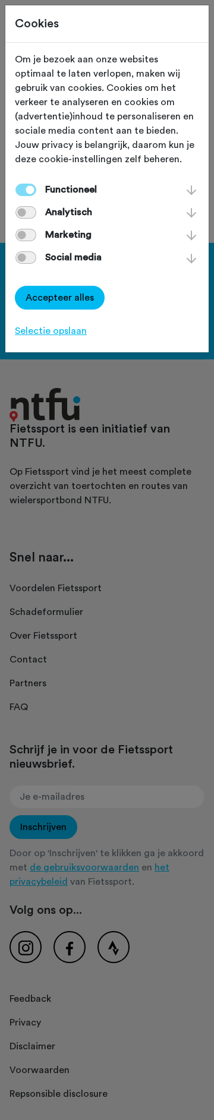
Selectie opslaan (51, 331)
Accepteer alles (60, 297)
